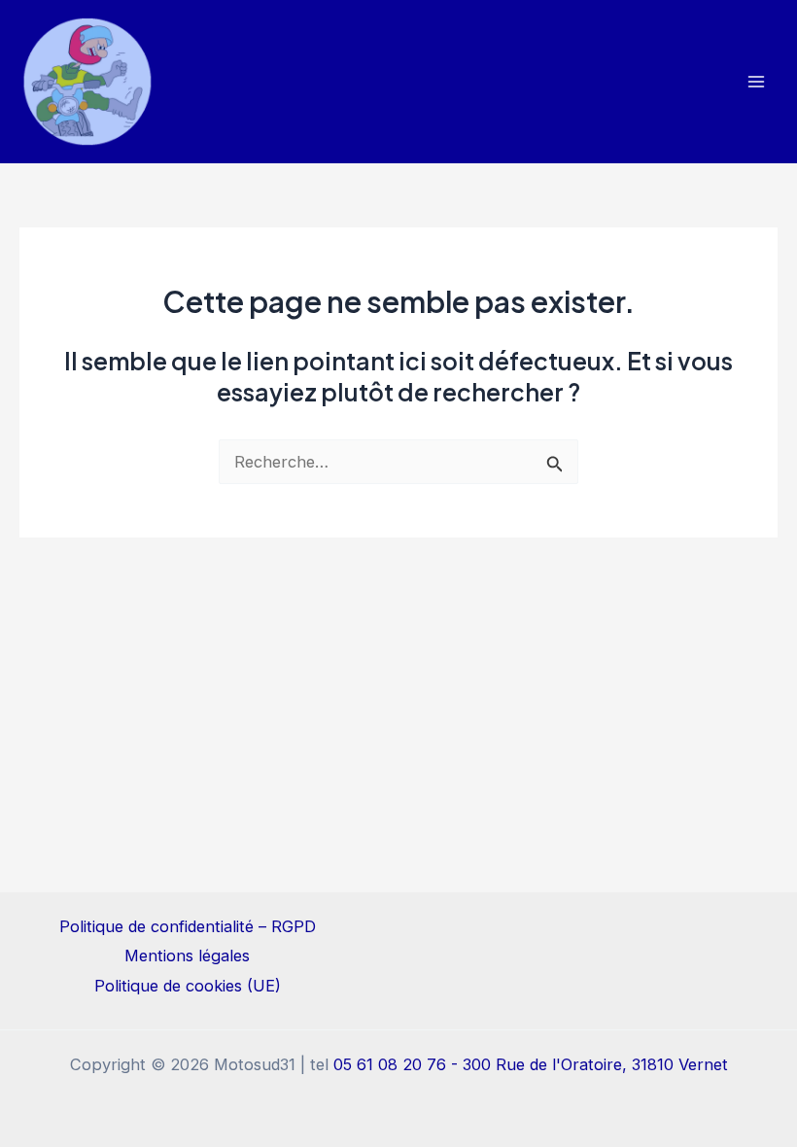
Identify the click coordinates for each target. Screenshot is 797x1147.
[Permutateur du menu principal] (756, 82)
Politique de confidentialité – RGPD (187, 926)
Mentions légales (187, 955)
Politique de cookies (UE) (187, 985)
